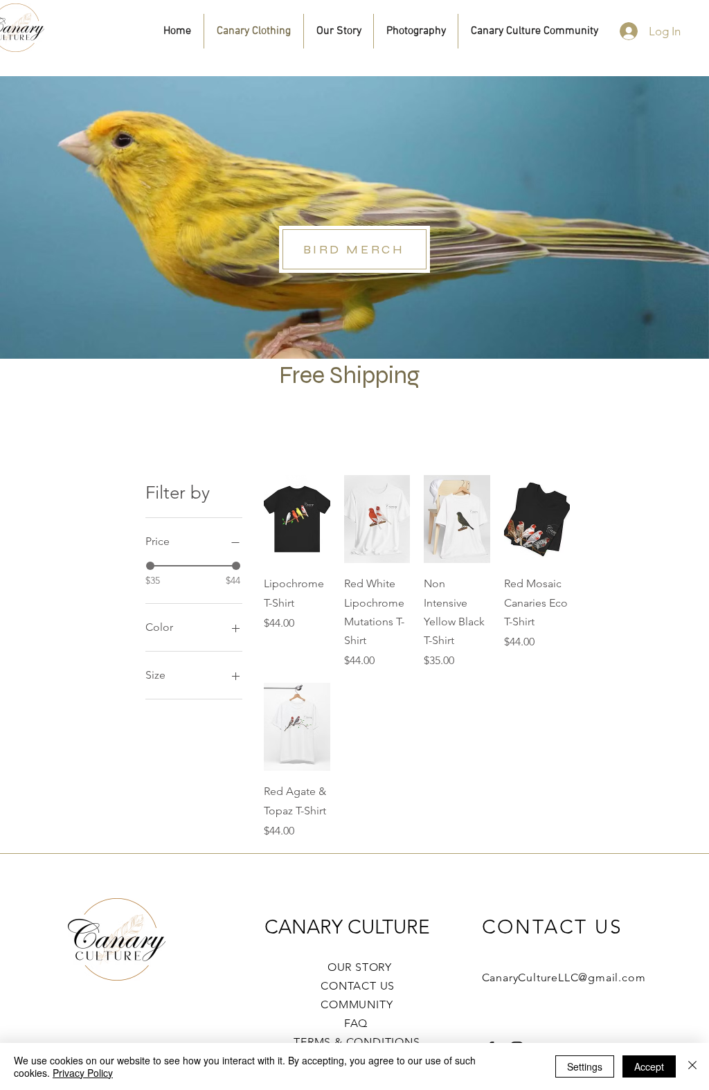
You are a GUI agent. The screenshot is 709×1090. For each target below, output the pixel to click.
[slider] (150, 565)
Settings (584, 1066)
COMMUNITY (357, 1004)
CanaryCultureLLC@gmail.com (564, 977)
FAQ (344, 1023)
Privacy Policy (83, 1073)
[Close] (692, 1066)
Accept (649, 1066)
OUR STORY (356, 967)
